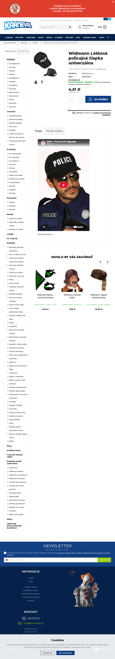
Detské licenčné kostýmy (31, 594)
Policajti (12, 193)
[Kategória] (108, 37)
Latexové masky (15, 218)
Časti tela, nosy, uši (16, 276)
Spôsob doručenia (50, 20)
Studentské (13, 96)
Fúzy (78, 37)
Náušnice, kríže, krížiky (18, 344)
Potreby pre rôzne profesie (16, 487)
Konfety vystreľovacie (17, 387)
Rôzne (11, 99)
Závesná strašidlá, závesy (16, 267)
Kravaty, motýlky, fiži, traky (17, 317)
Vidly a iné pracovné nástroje (17, 382)
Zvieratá (12, 402)
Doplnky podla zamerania (14, 462)
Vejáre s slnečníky (16, 376)
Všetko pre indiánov (17, 478)
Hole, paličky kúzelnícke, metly (16, 310)
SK (109, 19)
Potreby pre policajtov (18, 482)
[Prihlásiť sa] (79, 26)
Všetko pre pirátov (16, 471)
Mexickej (12, 89)
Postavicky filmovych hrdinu (17, 142)
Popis (38, 130)
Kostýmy (19, 37)
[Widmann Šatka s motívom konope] (45, 280)
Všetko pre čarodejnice (18, 475)
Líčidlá (49, 37)
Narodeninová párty (17, 500)
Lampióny (13, 326)
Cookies (31, 578)
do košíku (101, 99)
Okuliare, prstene (16, 272)
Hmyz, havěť (14, 283)
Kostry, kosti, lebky (16, 305)
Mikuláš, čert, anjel (16, 507)
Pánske (12, 71)
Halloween (13, 468)
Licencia (9, 37)
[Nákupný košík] (105, 27)
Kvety (11, 423)
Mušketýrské (14, 78)
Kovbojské (13, 85)
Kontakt (85, 20)
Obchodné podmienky (64, 20)
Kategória (10, 51)
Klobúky (59, 37)
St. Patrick (12, 239)
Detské (12, 74)
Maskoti (12, 186)
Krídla (11, 323)
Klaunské (12, 103)
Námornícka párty (16, 514)
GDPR (31, 581)
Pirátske (12, 81)
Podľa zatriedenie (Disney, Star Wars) (16, 135)
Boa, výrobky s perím (17, 254)
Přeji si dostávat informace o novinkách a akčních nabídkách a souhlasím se (59, 554)
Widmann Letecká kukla (72, 296)
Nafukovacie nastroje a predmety (18, 396)
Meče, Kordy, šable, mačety (16, 331)
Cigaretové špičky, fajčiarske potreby (16, 260)
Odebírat (104, 560)
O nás (40, 20)
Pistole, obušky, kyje (17, 391)
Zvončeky (13, 409)
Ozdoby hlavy (89, 37)
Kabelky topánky (15, 294)
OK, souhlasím (65, 653)
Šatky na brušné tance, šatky (18, 367)
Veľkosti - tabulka (31, 587)
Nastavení (47, 653)
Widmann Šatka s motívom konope (45, 296)
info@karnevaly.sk (33, 623)
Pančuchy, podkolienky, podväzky (18, 356)
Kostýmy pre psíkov (17, 179)
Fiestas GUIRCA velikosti (30, 597)
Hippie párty (14, 496)
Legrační (12, 189)
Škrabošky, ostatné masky (16, 224)
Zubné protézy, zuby (17, 412)
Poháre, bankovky (16, 351)
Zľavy (101, 37)
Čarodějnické (14, 64)
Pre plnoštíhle (14, 182)
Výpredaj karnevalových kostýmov (14, 526)
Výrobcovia (23, 51)
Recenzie (30, 600)
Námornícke (14, 92)
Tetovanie (13, 373)
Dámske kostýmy (16, 119)
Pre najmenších (15, 154)
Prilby (11, 279)
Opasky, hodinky (15, 405)
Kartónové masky (16, 229)
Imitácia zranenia (16, 416)
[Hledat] (70, 27)
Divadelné (13, 172)
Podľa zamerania (16, 175)
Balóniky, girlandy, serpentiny (16, 249)
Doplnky (69, 37)
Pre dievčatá (14, 157)
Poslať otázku (54, 130)
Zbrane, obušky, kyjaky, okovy (18, 435)
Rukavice (12, 362)
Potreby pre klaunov (17, 504)
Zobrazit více (101, 69)
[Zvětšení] (45, 234)
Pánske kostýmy (15, 123)
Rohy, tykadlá (14, 419)
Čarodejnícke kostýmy (31, 590)
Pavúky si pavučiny (16, 348)
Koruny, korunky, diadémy (15, 299)
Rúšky (11, 441)
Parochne (30, 37)
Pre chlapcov (14, 161)
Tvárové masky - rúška (15, 456)
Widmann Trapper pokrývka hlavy (98, 296)
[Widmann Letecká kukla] (72, 280)
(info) (100, 82)
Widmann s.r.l (87, 73)
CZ (105, 19)
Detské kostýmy (15, 116)
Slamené (12, 107)
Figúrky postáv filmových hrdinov (16, 428)
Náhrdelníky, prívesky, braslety (18, 339)
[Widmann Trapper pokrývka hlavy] (99, 280)
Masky (41, 37)
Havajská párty (15, 493)
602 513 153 (33, 618)
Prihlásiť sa (86, 28)
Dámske (12, 67)
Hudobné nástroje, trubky (16, 288)
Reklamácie (77, 20)
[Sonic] (15, 8)
